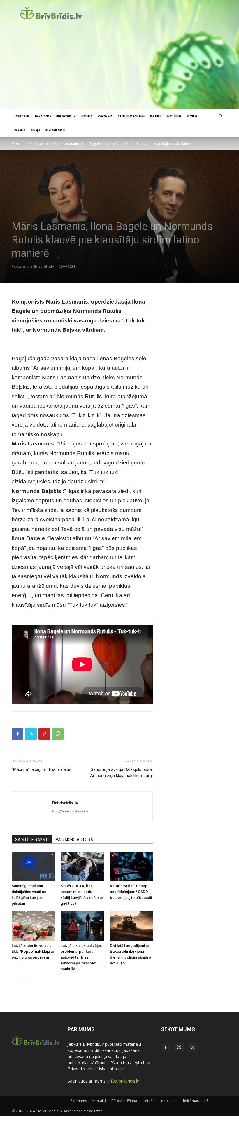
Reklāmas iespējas (198, 1100)
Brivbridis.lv (44, 266)
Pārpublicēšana (124, 1100)
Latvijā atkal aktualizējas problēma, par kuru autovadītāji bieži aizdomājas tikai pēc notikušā (81, 957)
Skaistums (173, 116)
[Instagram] (179, 1047)
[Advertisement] (119, 65)
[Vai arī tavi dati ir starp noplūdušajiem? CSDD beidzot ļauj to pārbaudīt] (131, 866)
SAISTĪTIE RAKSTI (32, 839)
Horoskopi (64, 116)
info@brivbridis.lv (123, 1081)
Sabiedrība (22, 116)
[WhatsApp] (58, 734)
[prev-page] (15, 980)
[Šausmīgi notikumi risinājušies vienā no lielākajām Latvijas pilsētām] (33, 866)
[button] (220, 116)
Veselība (86, 116)
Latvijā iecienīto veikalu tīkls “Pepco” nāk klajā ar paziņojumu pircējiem (33, 951)
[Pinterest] (44, 734)
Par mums (78, 1100)
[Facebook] (17, 734)
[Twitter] (31, 734)
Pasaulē (19, 130)
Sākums (18, 143)
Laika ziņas (43, 116)
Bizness (192, 116)
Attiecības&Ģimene (131, 116)
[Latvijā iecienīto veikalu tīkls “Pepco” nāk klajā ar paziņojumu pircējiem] (33, 926)
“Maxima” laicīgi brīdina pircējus (41, 769)
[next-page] (24, 980)
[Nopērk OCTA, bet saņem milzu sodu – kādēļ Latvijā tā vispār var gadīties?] (82, 866)
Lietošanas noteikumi (160, 1100)
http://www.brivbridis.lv (70, 811)
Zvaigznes (105, 116)
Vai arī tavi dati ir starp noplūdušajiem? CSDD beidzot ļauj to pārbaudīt (131, 892)
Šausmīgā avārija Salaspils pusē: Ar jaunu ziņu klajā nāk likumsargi (121, 772)
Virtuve (155, 116)
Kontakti (99, 1100)
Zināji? (35, 130)
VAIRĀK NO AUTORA (74, 839)
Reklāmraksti (55, 130)
